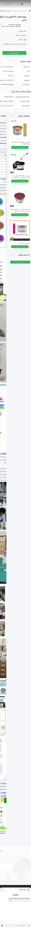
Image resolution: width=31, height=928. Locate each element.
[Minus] (2, 890)
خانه (15, 4)
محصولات (7, 4)
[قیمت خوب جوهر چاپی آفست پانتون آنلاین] (20, 230)
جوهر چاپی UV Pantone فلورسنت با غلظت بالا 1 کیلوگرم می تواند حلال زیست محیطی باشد (20, 177)
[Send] (2, 925)
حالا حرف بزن (15, 53)
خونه (28, 10)
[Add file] (29, 925)
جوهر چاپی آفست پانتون (24, 243)
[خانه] (25, 4)
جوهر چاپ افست (15, 10)
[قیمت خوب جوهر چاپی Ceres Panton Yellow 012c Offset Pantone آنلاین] (20, 129)
